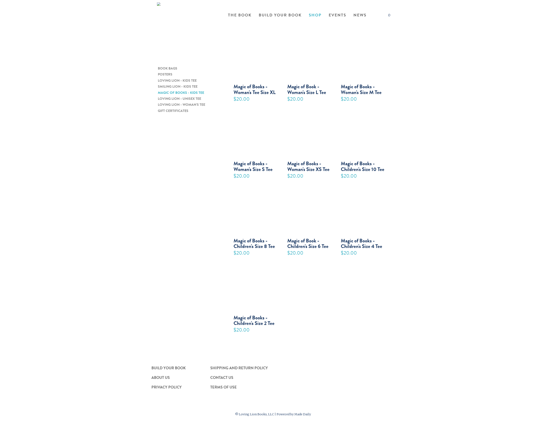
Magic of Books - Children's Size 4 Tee (361, 243)
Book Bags (167, 68)
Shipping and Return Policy (239, 368)
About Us (160, 377)
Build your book (168, 368)
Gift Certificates (173, 111)
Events (337, 15)
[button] (374, 15)
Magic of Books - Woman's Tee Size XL (255, 89)
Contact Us (221, 377)
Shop (315, 15)
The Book (239, 15)
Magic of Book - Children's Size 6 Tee (307, 243)
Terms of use (223, 387)
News (359, 15)
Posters (165, 74)
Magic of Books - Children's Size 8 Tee (254, 243)
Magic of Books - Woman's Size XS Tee (308, 166)
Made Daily (302, 414)
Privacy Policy (166, 387)
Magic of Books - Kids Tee (181, 92)
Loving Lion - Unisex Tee (179, 98)
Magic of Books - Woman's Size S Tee (253, 166)
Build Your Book (280, 15)
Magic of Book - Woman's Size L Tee (306, 89)
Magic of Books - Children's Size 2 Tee (254, 320)
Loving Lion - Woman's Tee (181, 104)
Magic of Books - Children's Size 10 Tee (362, 166)
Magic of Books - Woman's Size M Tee (361, 89)
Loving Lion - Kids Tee (177, 80)
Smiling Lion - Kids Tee (177, 86)
